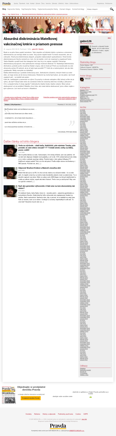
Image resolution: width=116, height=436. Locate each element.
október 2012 (84, 345)
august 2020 (84, 214)
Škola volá (83, 98)
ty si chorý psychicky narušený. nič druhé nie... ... (19, 127)
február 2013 (84, 339)
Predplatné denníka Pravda (30, 398)
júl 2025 (82, 123)
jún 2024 (83, 142)
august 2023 (84, 157)
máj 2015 (83, 309)
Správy (16, 3)
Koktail (32, 3)
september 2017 (85, 268)
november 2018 (85, 247)
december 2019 (85, 227)
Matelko (41, 49)
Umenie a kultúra (85, 100)
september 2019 (85, 232)
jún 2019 (83, 236)
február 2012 (84, 358)
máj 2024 (83, 143)
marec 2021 (83, 203)
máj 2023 (83, 162)
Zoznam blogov (65, 9)
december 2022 (85, 170)
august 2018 (84, 251)
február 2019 (84, 243)
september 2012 (85, 347)
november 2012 (85, 344)
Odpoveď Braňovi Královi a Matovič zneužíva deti (39, 168)
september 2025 (85, 119)
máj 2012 (83, 353)
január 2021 (84, 206)
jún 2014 (83, 322)
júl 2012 (82, 350)
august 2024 (84, 138)
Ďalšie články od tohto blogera (21, 141)
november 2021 (85, 191)
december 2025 (85, 116)
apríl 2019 (83, 240)
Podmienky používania (65, 414)
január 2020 (84, 225)
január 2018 (84, 262)
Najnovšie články (13, 9)
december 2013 (85, 328)
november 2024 (85, 134)
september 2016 (85, 285)
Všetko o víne (84, 375)
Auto (27, 3)
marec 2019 (83, 241)
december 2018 (85, 246)
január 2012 (84, 360)
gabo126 (35, 49)
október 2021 (84, 192)
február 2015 (84, 312)
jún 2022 (83, 179)
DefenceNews (74, 3)
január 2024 (84, 149)
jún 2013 (83, 333)
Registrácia (100, 3)
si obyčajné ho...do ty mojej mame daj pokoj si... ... (20, 118)
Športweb (22, 3)
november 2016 (85, 282)
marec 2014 (83, 325)
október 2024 (84, 135)
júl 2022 (82, 178)
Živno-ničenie (84, 101)
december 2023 (85, 151)
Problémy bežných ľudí (87, 95)
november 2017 (85, 265)
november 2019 (85, 228)
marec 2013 (83, 338)
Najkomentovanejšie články (48, 9)
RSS (109, 38)
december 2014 (85, 315)
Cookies (78, 414)
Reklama (37, 414)
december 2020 (85, 208)
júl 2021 (82, 197)
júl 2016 (82, 289)
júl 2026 (82, 110)
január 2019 (84, 244)
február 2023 (84, 167)
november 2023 (85, 153)
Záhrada (54, 3)
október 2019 (84, 230)
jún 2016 (83, 290)
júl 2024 (82, 140)
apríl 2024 (83, 145)
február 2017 (84, 277)
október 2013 (84, 331)
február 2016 (84, 296)
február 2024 (84, 148)
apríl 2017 (83, 274)
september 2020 (85, 213)
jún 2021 (83, 198)
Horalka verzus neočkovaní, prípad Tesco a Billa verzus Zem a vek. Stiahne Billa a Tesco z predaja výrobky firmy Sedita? (21, 99)
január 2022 (84, 187)
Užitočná (61, 3)
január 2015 (84, 314)
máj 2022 (83, 181)
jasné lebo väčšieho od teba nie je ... (16, 122)
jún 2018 (83, 254)
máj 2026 (83, 113)
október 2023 (84, 154)
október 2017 (84, 266)
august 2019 (84, 233)
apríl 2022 (83, 183)
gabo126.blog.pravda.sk (86, 43)
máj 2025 (83, 126)
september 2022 (85, 175)
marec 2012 (83, 357)
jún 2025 (83, 124)
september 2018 (85, 249)
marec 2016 (83, 295)
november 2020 (85, 209)
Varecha (48, 3)
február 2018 (84, 260)
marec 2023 (83, 165)
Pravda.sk (83, 372)
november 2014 (85, 317)
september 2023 (85, 156)
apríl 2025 (83, 127)
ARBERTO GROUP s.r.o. (76, 430)
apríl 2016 (83, 293)
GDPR (85, 414)
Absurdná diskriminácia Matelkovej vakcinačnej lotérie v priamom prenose (45, 14)
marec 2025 (83, 129)
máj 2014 (83, 323)
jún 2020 (83, 217)
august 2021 (84, 195)
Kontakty (29, 414)
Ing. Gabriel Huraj (13, 14)
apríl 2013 (83, 336)
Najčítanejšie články (28, 9)
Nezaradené (84, 92)
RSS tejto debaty (71, 132)
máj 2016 (83, 292)
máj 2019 (83, 238)
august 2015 (84, 306)
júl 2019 (82, 235)
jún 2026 (83, 111)
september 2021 (85, 194)
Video (66, 3)
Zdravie (38, 3)
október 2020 (84, 211)
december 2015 (85, 300)
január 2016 (84, 298)
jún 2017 (83, 271)
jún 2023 (83, 160)
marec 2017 (83, 276)
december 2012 (85, 342)
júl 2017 (82, 270)
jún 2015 (83, 308)
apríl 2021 (83, 202)
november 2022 (85, 172)
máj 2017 (83, 273)
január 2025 (84, 132)
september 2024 (85, 137)
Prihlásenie (108, 3)
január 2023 (84, 168)
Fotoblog (83, 368)
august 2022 (84, 176)
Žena (43, 3)
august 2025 (84, 121)
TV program (83, 373)
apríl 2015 (83, 311)
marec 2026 (83, 115)
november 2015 (85, 301)
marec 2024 (83, 146)
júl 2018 (82, 252)
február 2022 (84, 186)
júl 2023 (82, 159)
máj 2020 (83, 219)
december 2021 (85, 189)
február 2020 (84, 224)
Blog (4, 9)
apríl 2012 (83, 355)
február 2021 (84, 205)
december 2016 (85, 281)
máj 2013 (83, 334)
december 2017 (85, 263)
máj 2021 (83, 200)
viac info (84, 419)
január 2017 (84, 279)
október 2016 (84, 284)
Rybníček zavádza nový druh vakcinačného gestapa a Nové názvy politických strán (60, 98)
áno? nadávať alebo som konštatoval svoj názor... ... (21, 109)
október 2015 (84, 303)
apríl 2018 (83, 257)
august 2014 (84, 319)
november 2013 (85, 330)
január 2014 (84, 326)
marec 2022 (83, 184)
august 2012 (84, 349)
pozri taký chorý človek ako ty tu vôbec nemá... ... (19, 113)
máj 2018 (83, 255)
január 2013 (84, 341)
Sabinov (82, 96)
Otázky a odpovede (49, 414)
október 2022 (84, 173)
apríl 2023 (83, 164)
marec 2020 (83, 222)
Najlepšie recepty (85, 370)
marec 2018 (83, 258)
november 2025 (85, 118)
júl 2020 (82, 216)
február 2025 (84, 130)
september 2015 (85, 304)
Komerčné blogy (78, 9)
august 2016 (84, 287)
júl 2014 (82, 320)
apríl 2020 (83, 221)
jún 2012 (83, 352)
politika (82, 93)
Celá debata (61, 132)
